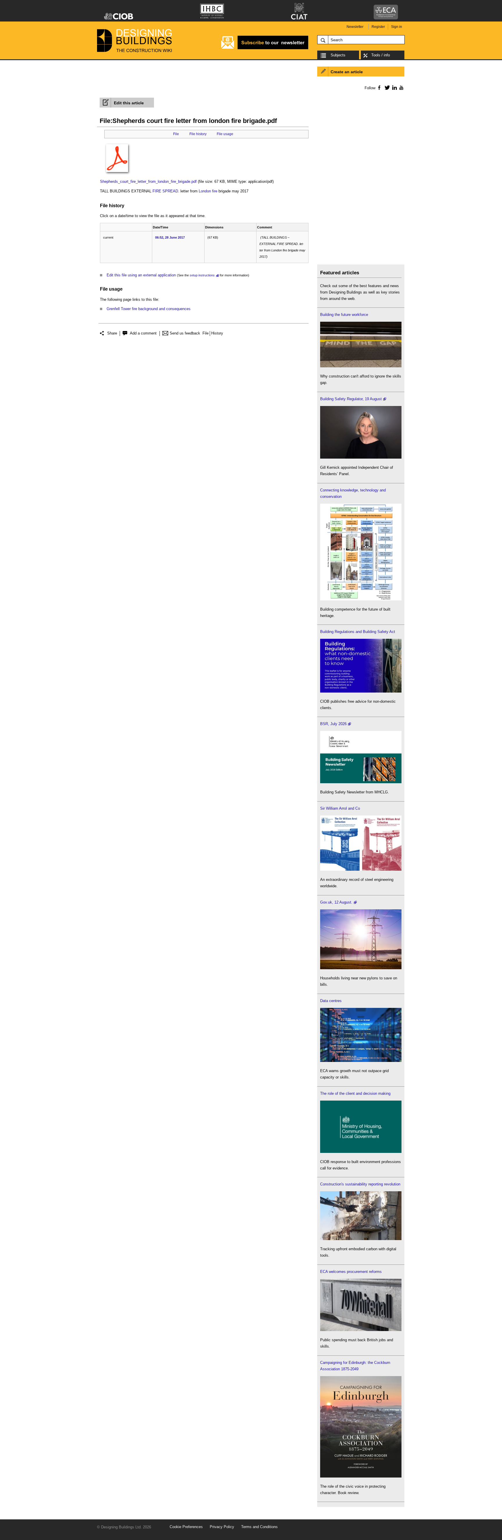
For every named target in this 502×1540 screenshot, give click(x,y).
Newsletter (355, 27)
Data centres (331, 1001)
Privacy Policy (222, 1527)
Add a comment (143, 333)
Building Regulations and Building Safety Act (357, 631)
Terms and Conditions (259, 1527)
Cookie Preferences (186, 1527)
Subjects (338, 55)
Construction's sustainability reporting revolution (360, 1184)
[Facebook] (379, 87)
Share (112, 333)
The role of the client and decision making (355, 1093)
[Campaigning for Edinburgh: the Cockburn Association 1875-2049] (360, 1476)
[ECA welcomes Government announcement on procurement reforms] (360, 1330)
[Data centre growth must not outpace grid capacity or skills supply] (360, 1060)
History (217, 333)
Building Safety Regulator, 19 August (351, 399)
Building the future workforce (344, 314)
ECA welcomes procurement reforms (351, 1271)
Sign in (396, 27)
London (205, 191)
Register (378, 27)
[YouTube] (400, 87)
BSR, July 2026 (333, 724)
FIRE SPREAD (165, 191)
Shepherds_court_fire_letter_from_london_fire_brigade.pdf (148, 181)
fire (214, 191)
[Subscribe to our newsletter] (264, 48)
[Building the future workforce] (360, 366)
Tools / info (380, 55)
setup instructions (202, 275)
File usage (225, 134)
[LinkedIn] (393, 87)
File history (198, 134)
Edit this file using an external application (141, 275)
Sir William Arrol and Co (340, 808)
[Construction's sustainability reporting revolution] (360, 1239)
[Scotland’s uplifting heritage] (360, 869)
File (176, 134)
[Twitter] (386, 87)
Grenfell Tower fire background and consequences (149, 309)
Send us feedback (185, 333)
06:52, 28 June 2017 (170, 237)
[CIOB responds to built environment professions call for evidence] (360, 1151)
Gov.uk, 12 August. (336, 902)
